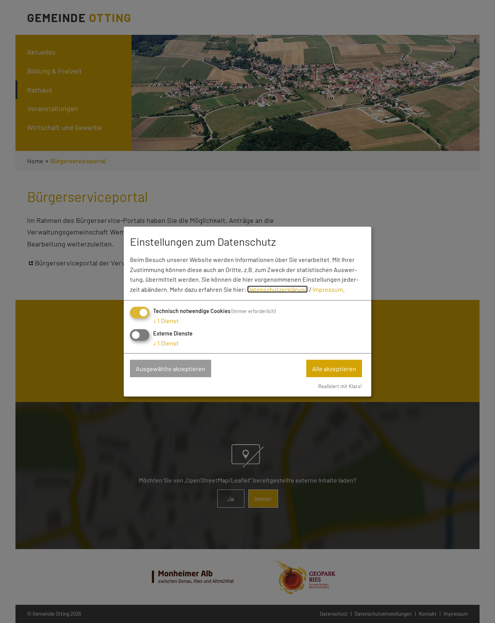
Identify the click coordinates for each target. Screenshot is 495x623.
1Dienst (166, 320)
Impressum (327, 289)
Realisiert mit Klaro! (340, 386)
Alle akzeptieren (334, 368)
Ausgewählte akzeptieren (170, 368)
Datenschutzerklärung (277, 289)
